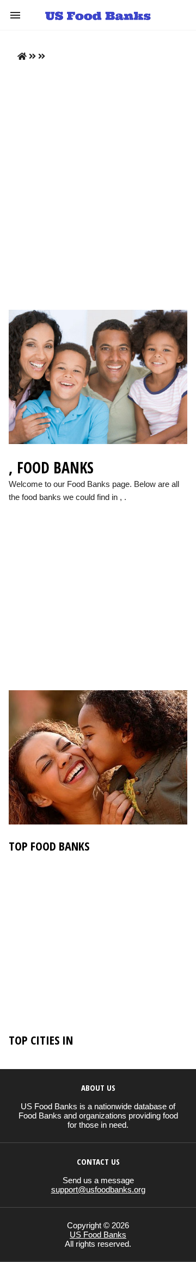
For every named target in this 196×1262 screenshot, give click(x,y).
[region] (98, 607)
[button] (15, 15)
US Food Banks (98, 1234)
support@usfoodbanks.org (98, 1189)
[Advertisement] (98, 186)
